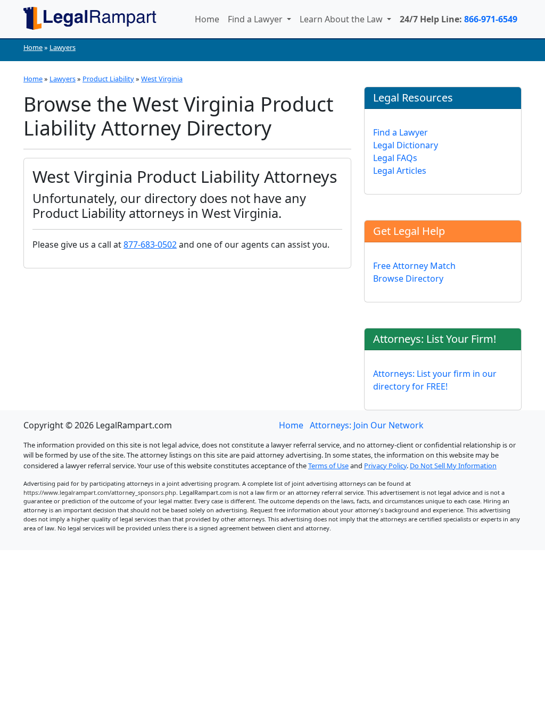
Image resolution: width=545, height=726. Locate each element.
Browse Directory (408, 278)
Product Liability (108, 78)
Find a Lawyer (256, 19)
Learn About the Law (342, 19)
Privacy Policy (385, 465)
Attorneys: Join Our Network (367, 425)
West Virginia (162, 78)
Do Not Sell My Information (453, 465)
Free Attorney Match (414, 266)
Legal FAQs (395, 158)
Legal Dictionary (405, 145)
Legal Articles (399, 170)
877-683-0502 (150, 244)
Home (207, 19)
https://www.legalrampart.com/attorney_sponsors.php (99, 492)
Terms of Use (328, 465)
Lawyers (62, 47)
